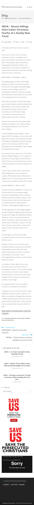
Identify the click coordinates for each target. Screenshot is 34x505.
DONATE (22, 485)
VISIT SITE (14, 485)
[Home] (2, 18)
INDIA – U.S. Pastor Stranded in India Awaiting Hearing (17, 353)
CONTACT (6, 485)
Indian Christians (25, 318)
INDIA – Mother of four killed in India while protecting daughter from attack (17, 365)
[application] (17, 464)
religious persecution (8, 320)
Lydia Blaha (8, 42)
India (30, 42)
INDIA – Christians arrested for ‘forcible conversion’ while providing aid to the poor (17, 377)
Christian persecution (11, 318)
